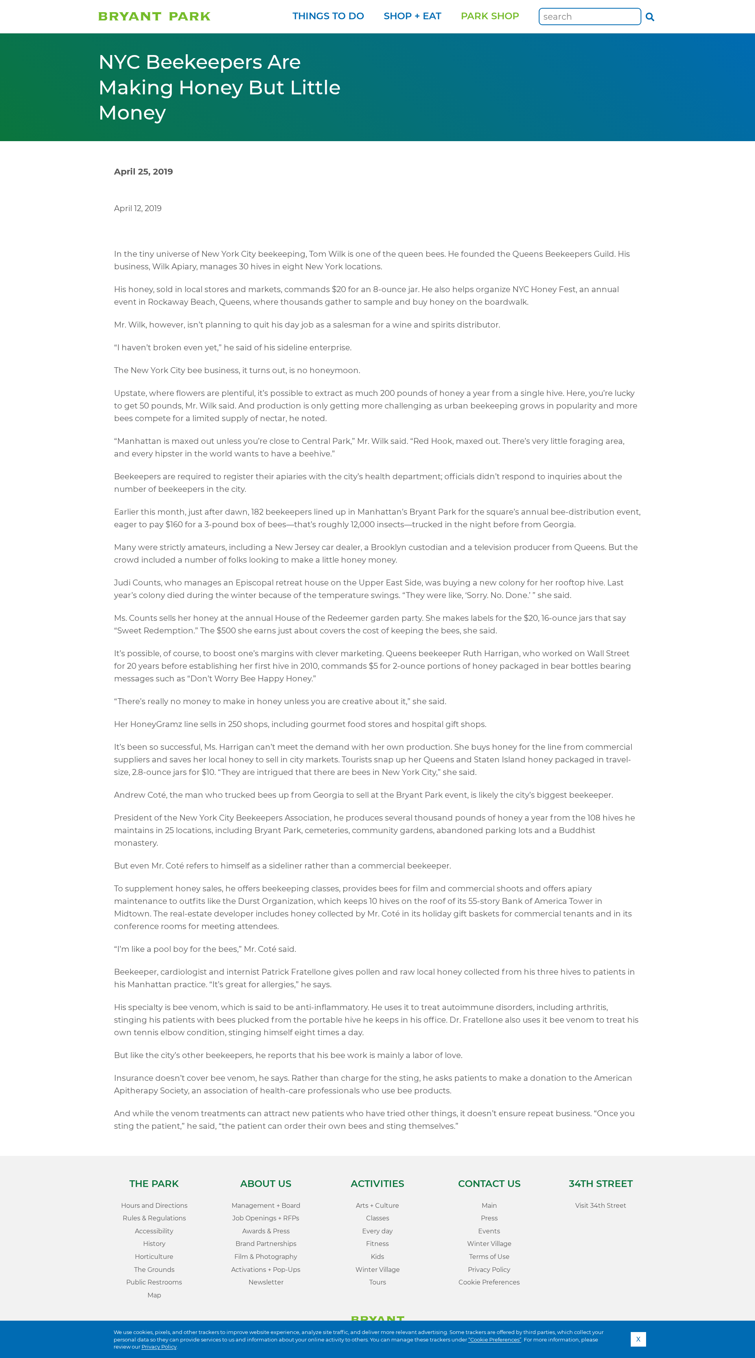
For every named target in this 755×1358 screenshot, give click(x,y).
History (154, 1244)
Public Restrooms (154, 1282)
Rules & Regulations (154, 1218)
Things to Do (328, 16)
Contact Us (489, 1183)
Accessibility (154, 1231)
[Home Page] (154, 17)
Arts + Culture (377, 1205)
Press (489, 1218)
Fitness (377, 1244)
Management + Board (266, 1205)
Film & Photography (265, 1256)
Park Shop (490, 16)
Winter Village (377, 1269)
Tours (377, 1282)
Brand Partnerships (266, 1244)
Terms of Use (489, 1256)
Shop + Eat (412, 16)
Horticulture (154, 1256)
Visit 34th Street (600, 1205)
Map (154, 1295)
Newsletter (266, 1282)
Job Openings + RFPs (265, 1218)
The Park (154, 1183)
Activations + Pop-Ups (265, 1269)
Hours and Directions (154, 1205)
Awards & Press (266, 1231)
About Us (265, 1183)
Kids (377, 1256)
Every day (377, 1231)
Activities (377, 1183)
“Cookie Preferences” (494, 1339)
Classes (377, 1218)
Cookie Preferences (489, 1282)
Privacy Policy (159, 1346)
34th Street (601, 1183)
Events (489, 1231)
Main (489, 1205)
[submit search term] (650, 16)
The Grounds (154, 1269)
